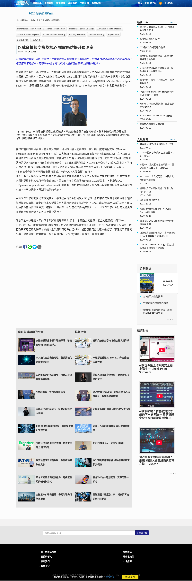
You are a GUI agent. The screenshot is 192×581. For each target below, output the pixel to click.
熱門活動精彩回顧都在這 (41, 13)
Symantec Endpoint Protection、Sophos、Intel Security (41, 28)
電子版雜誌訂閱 (47, 551)
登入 (140, 3)
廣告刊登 (44, 566)
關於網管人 (45, 556)
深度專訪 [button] (72, 3)
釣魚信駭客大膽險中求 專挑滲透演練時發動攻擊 (157, 311)
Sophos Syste (113, 34)
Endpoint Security (96, 34)
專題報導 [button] (37, 3)
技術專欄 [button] (60, 3)
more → (173, 22)
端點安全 (36, 40)
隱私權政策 (127, 556)
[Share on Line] (30, 247)
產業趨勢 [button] (48, 3)
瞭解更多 (110, 576)
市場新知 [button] (84, 3)
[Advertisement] (74, 291)
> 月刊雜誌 (24, 20)
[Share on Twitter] (34, 247)
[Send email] (39, 247)
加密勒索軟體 (22, 40)
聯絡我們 (44, 561)
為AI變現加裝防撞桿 (153, 296)
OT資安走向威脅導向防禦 (155, 303)
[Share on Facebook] (25, 247)
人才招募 (126, 561)
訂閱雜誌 (126, 551)
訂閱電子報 (150, 3)
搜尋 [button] (170, 3)
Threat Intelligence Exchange (81, 28)
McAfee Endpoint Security (54, 34)
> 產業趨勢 (55, 20)
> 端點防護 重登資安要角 (40, 20)
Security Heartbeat (77, 34)
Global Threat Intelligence (28, 34)
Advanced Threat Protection (109, 28)
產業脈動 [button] (96, 3)
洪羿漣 (33, 51)
